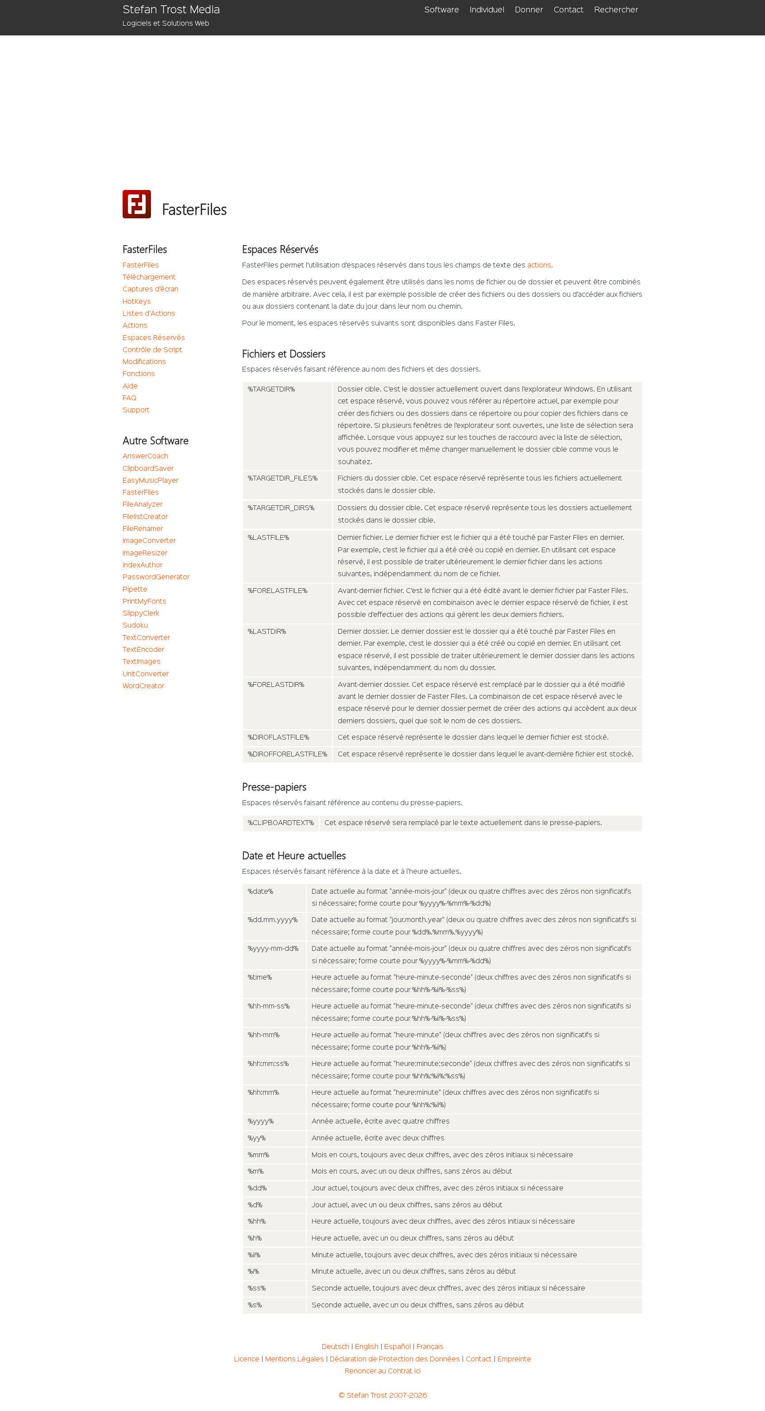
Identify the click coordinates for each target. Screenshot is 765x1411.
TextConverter (146, 638)
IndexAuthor (142, 565)
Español (397, 1347)
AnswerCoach (145, 457)
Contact (568, 10)
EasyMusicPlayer (150, 481)
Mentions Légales (294, 1360)
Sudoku (135, 626)
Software (442, 10)
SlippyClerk (141, 614)
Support (136, 410)
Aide (130, 387)
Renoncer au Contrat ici (383, 1371)
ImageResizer (145, 553)
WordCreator (143, 686)
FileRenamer (143, 529)
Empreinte (514, 1360)
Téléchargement (149, 278)
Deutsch (335, 1347)
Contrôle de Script (152, 350)
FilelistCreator (145, 517)
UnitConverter (146, 674)
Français (430, 1347)
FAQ (129, 398)
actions (539, 266)
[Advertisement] (388, 102)
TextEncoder (143, 650)
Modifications (144, 362)
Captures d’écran (150, 290)
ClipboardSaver (148, 469)
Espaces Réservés (154, 338)
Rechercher (616, 10)
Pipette (135, 590)
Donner (529, 10)
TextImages (142, 662)
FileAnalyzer (142, 505)
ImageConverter (149, 541)
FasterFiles (141, 266)
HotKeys (137, 302)
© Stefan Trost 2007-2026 (383, 1396)
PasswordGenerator (156, 577)
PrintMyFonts (144, 602)
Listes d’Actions (149, 314)
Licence (246, 1360)
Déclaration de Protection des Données (395, 1360)
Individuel (487, 10)
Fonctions (139, 374)
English (367, 1347)
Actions (135, 326)
